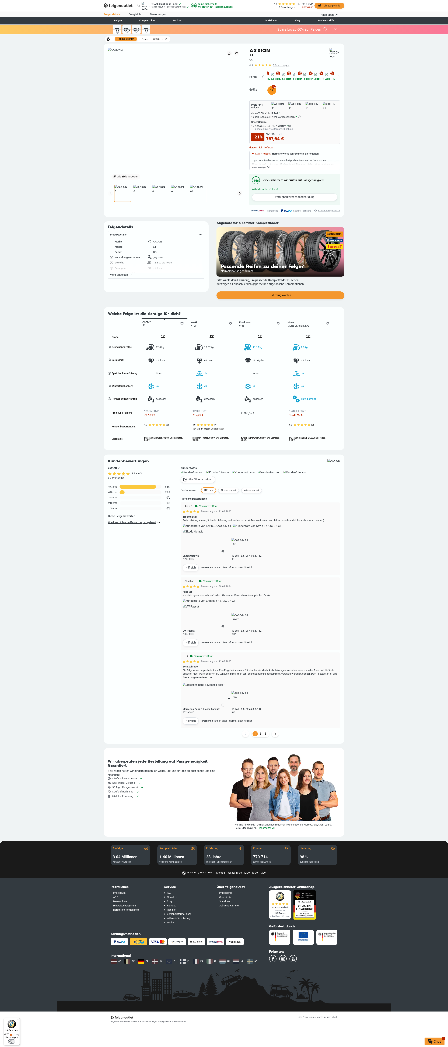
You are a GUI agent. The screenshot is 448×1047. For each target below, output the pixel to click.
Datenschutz (120, 901)
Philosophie (225, 892)
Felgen (118, 20)
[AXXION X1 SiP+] (330, 77)
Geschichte (225, 897)
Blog (297, 20)
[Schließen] (335, 29)
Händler (171, 909)
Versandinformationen (179, 914)
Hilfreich (191, 567)
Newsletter (173, 897)
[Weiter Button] (275, 733)
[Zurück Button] (245, 733)
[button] (156, 234)
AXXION (156, 39)
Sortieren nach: (190, 490)
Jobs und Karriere (229, 905)
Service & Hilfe (325, 20)
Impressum (119, 892)
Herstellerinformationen (126, 909)
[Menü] (18, 1020)
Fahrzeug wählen (126, 39)
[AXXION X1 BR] (276, 77)
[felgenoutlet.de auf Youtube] (293, 958)
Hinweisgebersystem (124, 905)
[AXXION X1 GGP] (308, 77)
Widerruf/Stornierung (178, 918)
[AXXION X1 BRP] (286, 77)
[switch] (11, 1041)
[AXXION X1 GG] (297, 77)
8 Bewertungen (281, 65)
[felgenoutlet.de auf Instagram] (283, 958)
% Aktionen (271, 20)
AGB (115, 897)
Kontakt (171, 905)
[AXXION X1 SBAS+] (319, 77)
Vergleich (135, 14)
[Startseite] (108, 39)
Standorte (224, 901)
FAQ (169, 892)
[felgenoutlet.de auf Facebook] (272, 958)
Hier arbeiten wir (266, 828)
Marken (177, 20)
